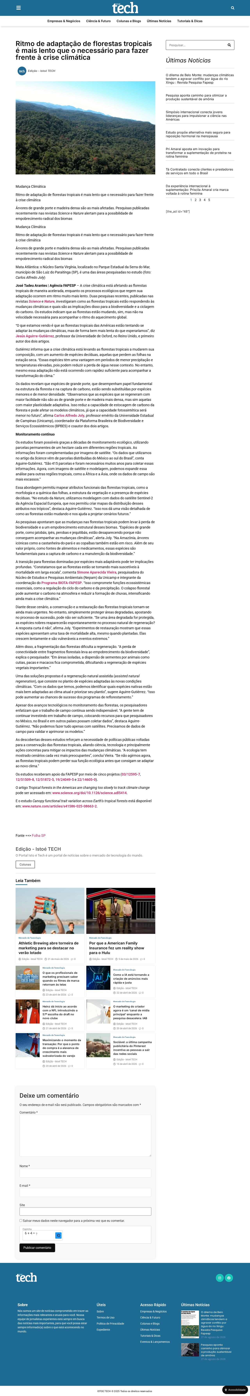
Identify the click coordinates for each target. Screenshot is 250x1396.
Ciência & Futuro (98, 21)
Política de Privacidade (110, 1323)
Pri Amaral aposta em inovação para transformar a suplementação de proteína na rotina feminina (198, 152)
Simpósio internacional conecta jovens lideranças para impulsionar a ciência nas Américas (196, 115)
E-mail (25, 1185)
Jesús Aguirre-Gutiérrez (35, 336)
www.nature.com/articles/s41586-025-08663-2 (59, 806)
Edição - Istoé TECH (32, 959)
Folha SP (39, 835)
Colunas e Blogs (129, 21)
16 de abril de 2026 (127, 1064)
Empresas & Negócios (63, 21)
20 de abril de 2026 (127, 1028)
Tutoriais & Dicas (190, 21)
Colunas (25, 864)
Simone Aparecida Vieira (96, 572)
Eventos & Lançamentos (155, 1341)
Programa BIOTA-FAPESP (61, 583)
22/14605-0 (86, 779)
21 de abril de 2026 (56, 1028)
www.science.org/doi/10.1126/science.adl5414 (89, 793)
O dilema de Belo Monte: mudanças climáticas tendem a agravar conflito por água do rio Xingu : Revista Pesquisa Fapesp (200, 78)
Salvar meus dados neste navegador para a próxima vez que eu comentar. (74, 1220)
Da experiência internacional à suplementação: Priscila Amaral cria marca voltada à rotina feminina (197, 189)
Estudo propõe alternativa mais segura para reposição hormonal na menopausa (198, 134)
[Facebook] (229, 1278)
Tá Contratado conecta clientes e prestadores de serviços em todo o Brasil (199, 171)
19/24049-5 (64, 779)
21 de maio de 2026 (58, 959)
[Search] (229, 45)
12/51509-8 (25, 779)
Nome (25, 1166)
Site (22, 1205)
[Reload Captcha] (58, 1235)
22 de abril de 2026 (127, 992)
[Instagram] (220, 1278)
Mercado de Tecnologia (30, 938)
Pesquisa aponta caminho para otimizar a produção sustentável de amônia (196, 97)
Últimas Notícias (159, 21)
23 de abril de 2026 (56, 994)
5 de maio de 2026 (128, 959)
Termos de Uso (105, 1317)
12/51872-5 (45, 779)
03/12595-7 (131, 774)
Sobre (100, 1311)
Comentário (29, 1112)
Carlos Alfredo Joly (69, 415)
